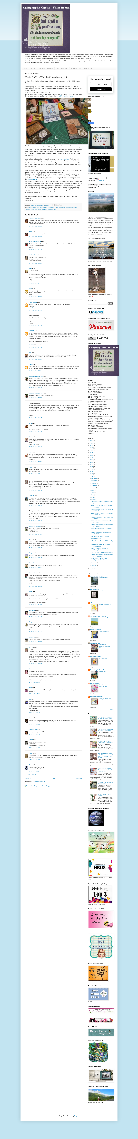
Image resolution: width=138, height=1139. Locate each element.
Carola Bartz (32, 563)
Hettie (31, 467)
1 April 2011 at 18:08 (34, 694)
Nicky (30, 753)
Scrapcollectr (33, 573)
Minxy (31, 437)
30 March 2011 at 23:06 (35, 431)
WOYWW (56, 209)
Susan (31, 739)
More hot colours (103, 658)
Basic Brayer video (62, 68)
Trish (30, 687)
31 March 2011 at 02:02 (35, 490)
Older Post (79, 778)
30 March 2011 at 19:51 (35, 283)
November (94, 480)
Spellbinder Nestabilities (71, 207)
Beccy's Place (94, 589)
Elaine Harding (33, 729)
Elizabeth (31, 495)
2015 (91, 467)
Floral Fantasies (95, 683)
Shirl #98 (31, 345)
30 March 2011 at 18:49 (35, 249)
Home (25, 68)
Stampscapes (34, 209)
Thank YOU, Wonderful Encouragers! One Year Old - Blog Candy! (105, 770)
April (92, 497)
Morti (30, 423)
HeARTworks (33, 302)
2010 (91, 568)
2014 (91, 469)
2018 (91, 460)
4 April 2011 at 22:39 (34, 747)
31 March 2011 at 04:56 (35, 547)
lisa (30, 699)
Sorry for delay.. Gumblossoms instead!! (102, 552)
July (92, 490)
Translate (101, 180)
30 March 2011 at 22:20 (35, 347)
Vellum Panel (102, 591)
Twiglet (31, 553)
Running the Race (103, 577)
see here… (33, 83)
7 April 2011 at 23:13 (34, 771)
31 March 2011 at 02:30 (35, 520)
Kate (30, 289)
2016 (91, 464)
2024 (91, 445)
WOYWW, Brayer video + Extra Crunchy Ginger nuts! (105, 742)
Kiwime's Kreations (96, 629)
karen (30, 479)
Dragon (31, 622)
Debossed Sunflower (104, 631)
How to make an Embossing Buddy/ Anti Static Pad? (105, 730)
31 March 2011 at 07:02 (35, 567)
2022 (91, 450)
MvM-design (32, 255)
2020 (91, 455)
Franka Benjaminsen (35, 241)
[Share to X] (57, 205)
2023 (91, 448)
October (93, 483)
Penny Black (62, 207)
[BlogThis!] (55, 205)
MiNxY (34, 444)
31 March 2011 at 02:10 (35, 505)
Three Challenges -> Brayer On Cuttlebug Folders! (99, 549)
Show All (111, 709)
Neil (30, 352)
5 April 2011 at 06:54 (34, 759)
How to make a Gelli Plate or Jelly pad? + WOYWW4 (105, 717)
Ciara (30, 669)
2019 (91, 457)
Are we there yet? (96, 538)
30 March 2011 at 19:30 (35, 263)
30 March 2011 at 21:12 (35, 325)
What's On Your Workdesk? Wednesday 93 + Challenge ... (102, 525)
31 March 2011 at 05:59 (35, 557)
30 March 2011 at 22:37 (35, 359)
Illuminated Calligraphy (45, 68)
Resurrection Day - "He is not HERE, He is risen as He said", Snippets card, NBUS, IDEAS (105, 756)
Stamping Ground (95, 643)
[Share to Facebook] (59, 205)
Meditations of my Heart (97, 576)
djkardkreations (94, 603)
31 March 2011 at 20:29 (35, 641)
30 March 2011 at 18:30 (35, 236)
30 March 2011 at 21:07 (35, 310)
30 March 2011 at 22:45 (35, 418)
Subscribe (100, 89)
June (92, 492)
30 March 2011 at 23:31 (35, 461)
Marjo (30, 591)
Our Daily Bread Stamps (52, 207)
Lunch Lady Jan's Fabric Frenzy (99, 670)
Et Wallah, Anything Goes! (105, 604)
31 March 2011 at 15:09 (35, 616)
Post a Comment (31, 774)
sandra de (32, 637)
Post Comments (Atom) (38, 781)
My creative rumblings (96, 696)
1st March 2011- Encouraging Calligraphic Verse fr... (99, 559)
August (93, 488)
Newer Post (28, 778)
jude (30, 452)
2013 (91, 471)
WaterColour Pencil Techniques (45, 209)
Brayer (30, 207)
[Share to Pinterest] (61, 205)
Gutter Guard (42, 207)
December (94, 478)
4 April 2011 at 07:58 (34, 734)
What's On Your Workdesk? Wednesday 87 (105, 782)
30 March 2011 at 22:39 (35, 387)
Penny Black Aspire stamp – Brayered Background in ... (101, 529)
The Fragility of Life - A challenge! (100, 536)
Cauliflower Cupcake (35, 526)
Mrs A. (31, 539)
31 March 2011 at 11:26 (35, 586)
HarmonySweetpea (34, 218)
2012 (91, 474)
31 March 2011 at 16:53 (35, 631)
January (93, 565)
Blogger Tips (88, 68)
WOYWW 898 (102, 671)
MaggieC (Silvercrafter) (36, 376)
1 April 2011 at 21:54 (34, 712)
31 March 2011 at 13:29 (35, 604)
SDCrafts (31, 330)
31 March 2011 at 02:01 (35, 473)
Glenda (31, 364)
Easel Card (35, 207)
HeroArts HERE (32, 179)
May (92, 495)
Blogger (76, 1116)
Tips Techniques (76, 68)
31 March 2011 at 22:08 (35, 663)
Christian (32, 68)
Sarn (30, 765)
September (94, 485)
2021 (91, 452)
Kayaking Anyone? (103, 617)
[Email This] (54, 205)
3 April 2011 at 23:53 (34, 724)
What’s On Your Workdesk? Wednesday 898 (105, 646)
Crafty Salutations (95, 656)
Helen (30, 231)
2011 (91, 476)
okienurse (32, 610)
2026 (91, 441)
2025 (91, 443)
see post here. (65, 159)
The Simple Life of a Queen (98, 616)
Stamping (27, 209)
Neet (30, 268)
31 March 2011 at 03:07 (35, 534)
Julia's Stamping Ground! (66, 96)
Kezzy (31, 718)
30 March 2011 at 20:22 (35, 296)
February (94, 563)
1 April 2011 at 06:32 (34, 682)
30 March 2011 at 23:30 (35, 446)
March (93, 499)
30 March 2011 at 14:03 (35, 226)
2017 (91, 462)
